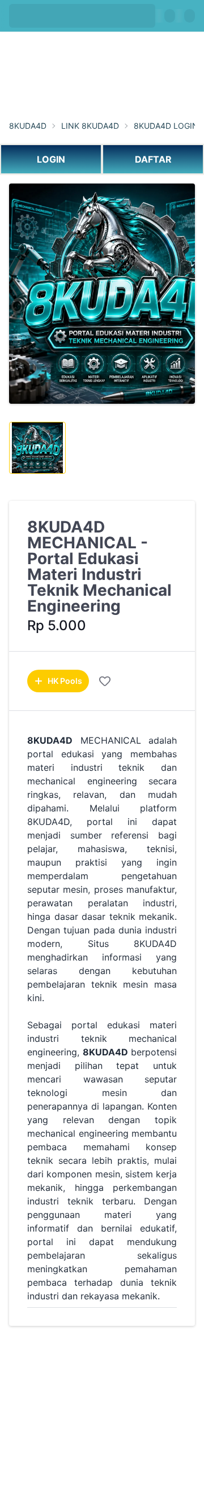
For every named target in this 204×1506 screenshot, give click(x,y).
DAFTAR (153, 159)
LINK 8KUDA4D (90, 125)
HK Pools (65, 681)
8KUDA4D (27, 125)
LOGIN (51, 159)
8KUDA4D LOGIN (166, 125)
